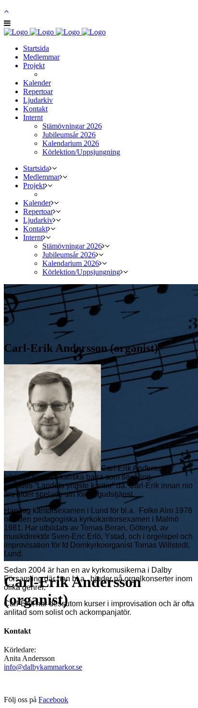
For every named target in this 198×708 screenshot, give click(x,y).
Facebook (53, 700)
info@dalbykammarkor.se (43, 667)
